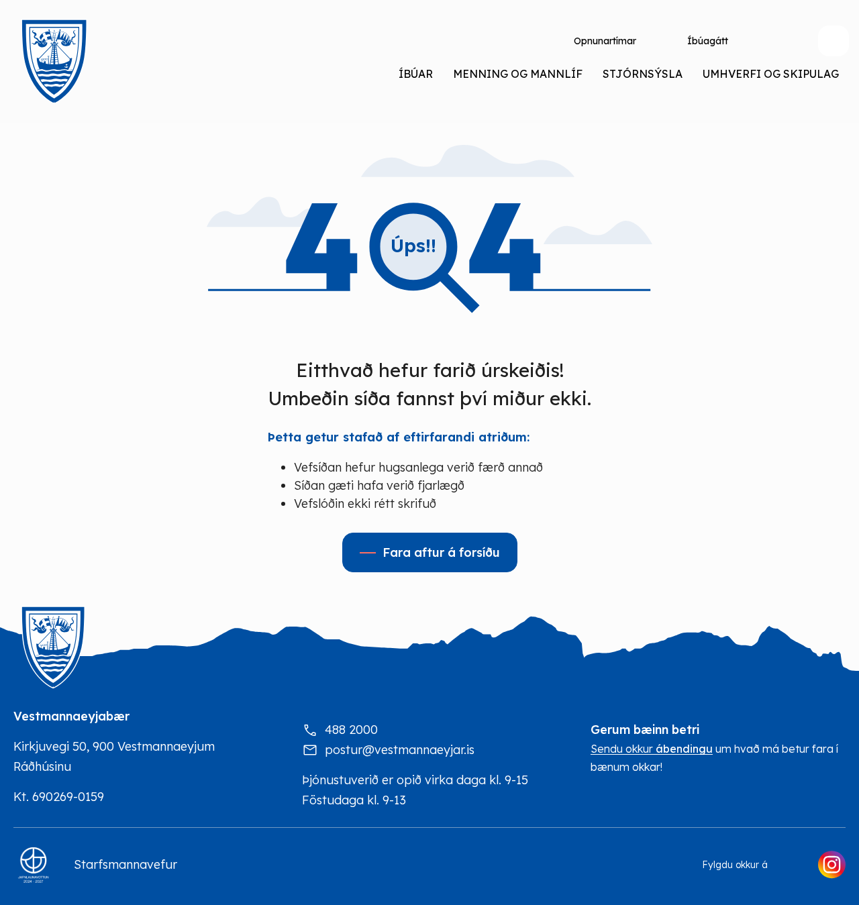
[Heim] (53, 62)
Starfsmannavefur (125, 864)
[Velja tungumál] (776, 40)
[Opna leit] (833, 40)
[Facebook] (792, 865)
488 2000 (351, 729)
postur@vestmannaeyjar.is (399, 749)
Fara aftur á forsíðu (441, 552)
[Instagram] (831, 865)
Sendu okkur (652, 749)
